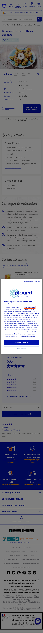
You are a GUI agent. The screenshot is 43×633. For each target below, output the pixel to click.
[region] (21, 316)
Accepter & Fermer (21, 342)
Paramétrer (21, 348)
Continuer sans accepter (32, 281)
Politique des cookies (28, 336)
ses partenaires (29, 307)
